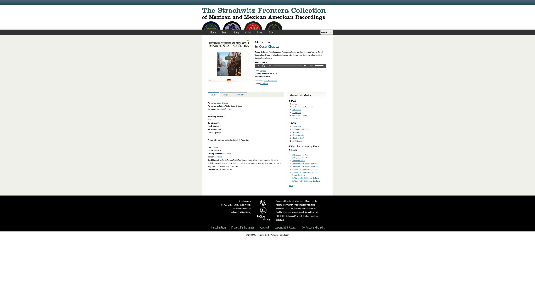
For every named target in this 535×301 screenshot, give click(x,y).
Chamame (264, 83)
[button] (258, 66)
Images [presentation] (225, 94)
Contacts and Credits (313, 227)
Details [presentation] (213, 94)
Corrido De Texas (298, 160)
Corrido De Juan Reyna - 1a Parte (304, 163)
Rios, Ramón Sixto (270, 81)
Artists (248, 32)
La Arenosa (296, 112)
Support (264, 227)
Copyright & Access (285, 227)
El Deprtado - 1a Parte (300, 155)
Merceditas (296, 126)
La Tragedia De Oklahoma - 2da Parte (306, 181)
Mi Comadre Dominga (300, 129)
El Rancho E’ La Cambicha (302, 106)
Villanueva (296, 109)
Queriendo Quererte (299, 115)
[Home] (267, 14)
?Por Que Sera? (298, 138)
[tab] (214, 94)
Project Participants (242, 227)
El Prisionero (297, 141)
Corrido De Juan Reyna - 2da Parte (305, 166)
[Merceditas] (229, 81)
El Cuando (296, 118)
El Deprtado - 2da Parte (300, 157)
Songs (237, 32)
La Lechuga (296, 104)
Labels (260, 32)
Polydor (263, 71)
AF (263, 210)
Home (213, 32)
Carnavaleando (298, 135)
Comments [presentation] (239, 94)
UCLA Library (263, 217)
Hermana (295, 132)
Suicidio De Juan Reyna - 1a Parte (305, 169)
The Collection (218, 227)
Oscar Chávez (269, 46)
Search (225, 32)
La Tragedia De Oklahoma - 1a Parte (305, 178)
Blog (271, 32)
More (291, 186)
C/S (263, 202)
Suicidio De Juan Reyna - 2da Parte (305, 172)
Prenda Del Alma (298, 175)
